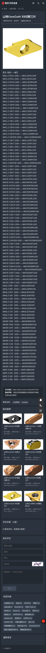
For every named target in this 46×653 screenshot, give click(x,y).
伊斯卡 (36, 603)
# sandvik (25, 402)
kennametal (34, 626)
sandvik (8, 622)
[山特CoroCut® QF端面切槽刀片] (12, 475)
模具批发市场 (25, 629)
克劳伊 (18, 618)
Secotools (19, 607)
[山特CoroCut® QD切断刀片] (33, 449)
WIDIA (35, 611)
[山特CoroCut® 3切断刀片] (12, 449)
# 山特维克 (16, 402)
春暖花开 (8, 648)
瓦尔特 (7, 611)
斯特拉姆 (29, 614)
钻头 (31, 622)
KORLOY (28, 618)
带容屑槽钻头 (9, 626)
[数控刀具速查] (9, 3)
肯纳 (19, 603)
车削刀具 (22, 626)
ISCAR (27, 603)
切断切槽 (12, 9)
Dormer (16, 611)
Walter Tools (30, 607)
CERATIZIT (18, 614)
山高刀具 (8, 607)
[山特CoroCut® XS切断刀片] (12, 423)
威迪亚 (7, 614)
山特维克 (9, 603)
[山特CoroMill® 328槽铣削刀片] (33, 501)
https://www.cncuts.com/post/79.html (26, 390)
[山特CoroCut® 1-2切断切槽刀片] (33, 423)
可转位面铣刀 (20, 622)
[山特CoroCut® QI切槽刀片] (33, 475)
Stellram (8, 618)
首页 (5, 9)
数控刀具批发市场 (11, 629)
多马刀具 (26, 611)
